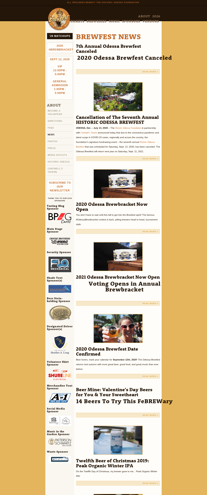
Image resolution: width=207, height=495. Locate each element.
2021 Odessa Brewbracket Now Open (118, 276)
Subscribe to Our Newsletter (60, 185)
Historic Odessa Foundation (129, 128)
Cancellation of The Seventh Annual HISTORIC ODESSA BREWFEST (117, 119)
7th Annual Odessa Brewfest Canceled (108, 48)
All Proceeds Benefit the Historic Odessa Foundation (103, 2)
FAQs (51, 127)
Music (130, 16)
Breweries (118, 16)
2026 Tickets (103, 16)
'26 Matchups (59, 36)
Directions (55, 120)
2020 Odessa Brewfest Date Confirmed (107, 351)
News (51, 134)
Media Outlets (58, 154)
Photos (53, 140)
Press (52, 147)
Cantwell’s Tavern (90, 132)
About (90, 16)
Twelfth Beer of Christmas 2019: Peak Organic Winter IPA (112, 463)
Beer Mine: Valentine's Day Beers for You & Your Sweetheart (114, 392)
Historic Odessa (59, 160)
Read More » (150, 72)
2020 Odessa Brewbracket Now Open (112, 206)
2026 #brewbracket (61, 47)
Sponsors (141, 16)
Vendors (154, 16)
